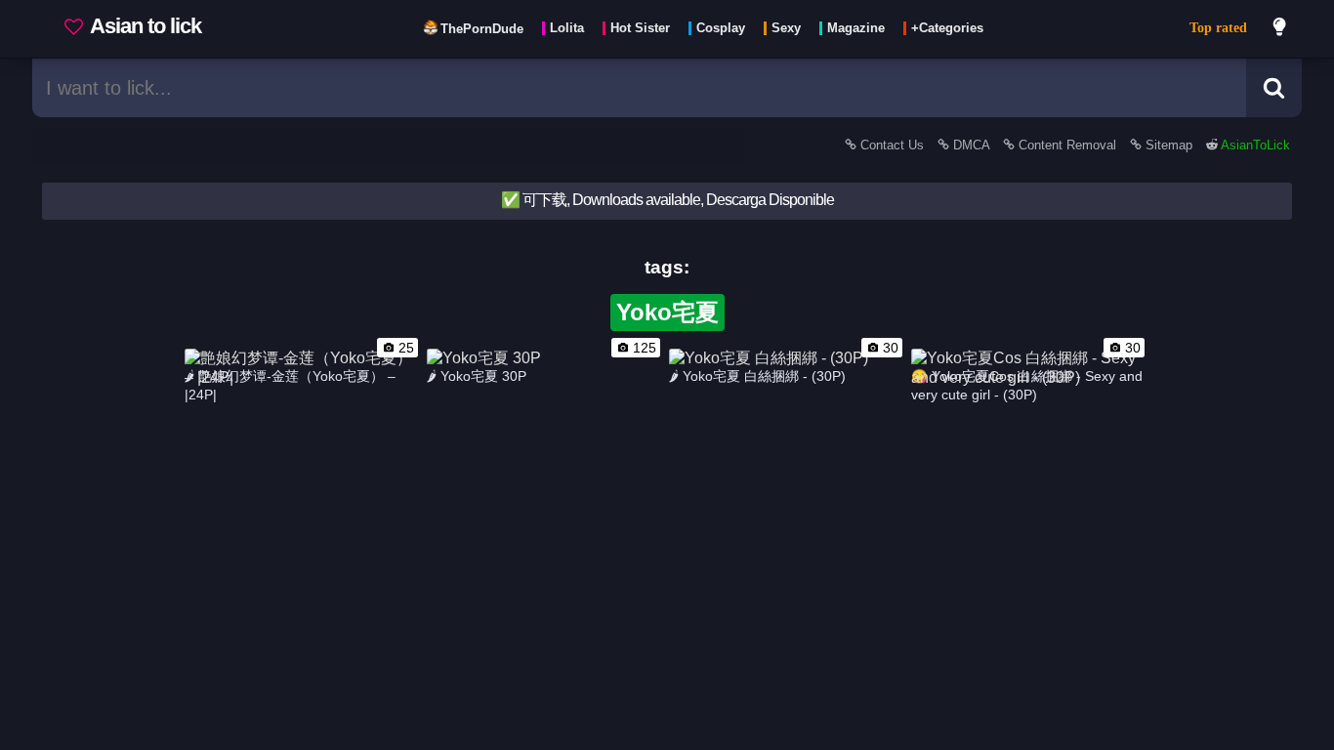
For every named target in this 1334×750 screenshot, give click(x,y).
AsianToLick (1254, 145)
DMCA (971, 145)
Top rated (1218, 28)
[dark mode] (1280, 29)
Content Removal (1067, 145)
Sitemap (1169, 145)
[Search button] (1274, 88)
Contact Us (892, 145)
